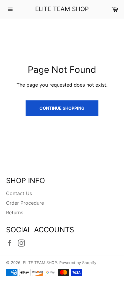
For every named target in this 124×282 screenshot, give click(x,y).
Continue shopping (62, 108)
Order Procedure (25, 203)
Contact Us (19, 193)
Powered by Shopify (77, 262)
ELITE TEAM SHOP (62, 9)
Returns (14, 212)
